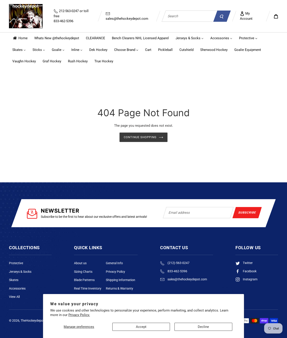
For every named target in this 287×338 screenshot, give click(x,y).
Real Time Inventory (87, 288)
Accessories (17, 288)
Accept (141, 327)
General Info (114, 263)
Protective (16, 263)
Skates (13, 280)
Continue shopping (140, 137)
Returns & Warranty (119, 288)
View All (14, 297)
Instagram (249, 279)
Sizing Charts (83, 271)
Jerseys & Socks (20, 271)
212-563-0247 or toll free (71, 16)
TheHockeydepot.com (36, 320)
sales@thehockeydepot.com (127, 19)
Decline (203, 327)
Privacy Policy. (79, 315)
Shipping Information (120, 280)
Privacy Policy (115, 271)
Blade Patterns (84, 280)
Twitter (247, 263)
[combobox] (189, 16)
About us (80, 263)
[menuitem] (20, 38)
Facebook (249, 271)
